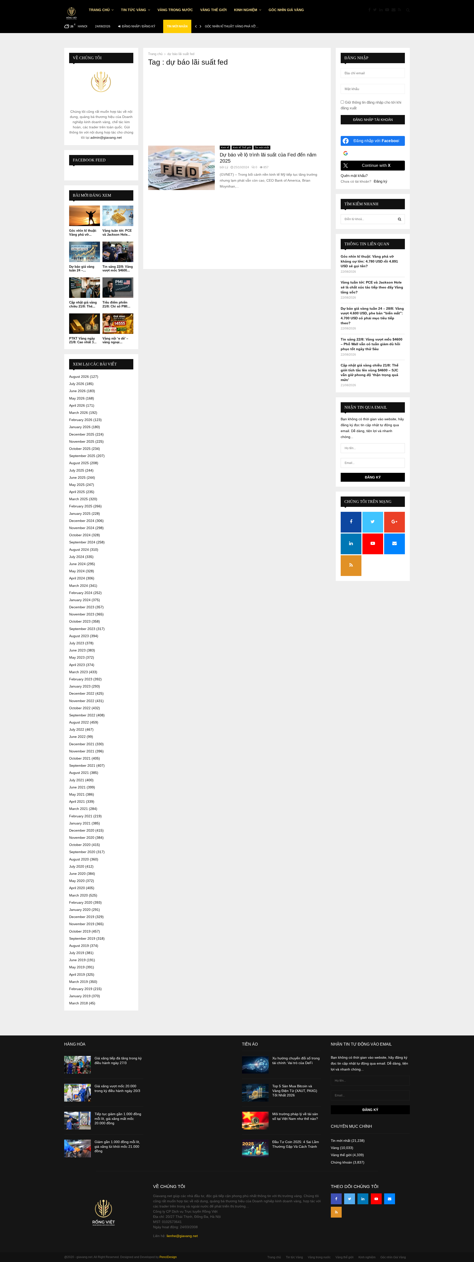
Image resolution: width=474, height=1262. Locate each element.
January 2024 (80, 600)
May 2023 (77, 657)
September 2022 (82, 715)
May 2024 (77, 571)
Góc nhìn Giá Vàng (286, 10)
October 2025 (80, 449)
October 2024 (80, 535)
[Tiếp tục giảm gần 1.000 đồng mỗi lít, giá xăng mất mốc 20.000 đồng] (77, 1120)
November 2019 (81, 924)
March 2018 (78, 1003)
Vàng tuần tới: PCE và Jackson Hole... (117, 232)
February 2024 (80, 593)
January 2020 (80, 910)
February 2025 (80, 506)
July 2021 (76, 780)
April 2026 (77, 405)
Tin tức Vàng (133, 10)
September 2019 (82, 938)
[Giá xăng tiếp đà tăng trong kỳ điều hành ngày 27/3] (77, 1065)
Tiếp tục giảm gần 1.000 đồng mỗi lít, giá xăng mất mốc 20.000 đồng (118, 1118)
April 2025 (77, 492)
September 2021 (82, 765)
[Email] (395, 10)
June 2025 (77, 477)
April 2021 (77, 801)
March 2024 (78, 586)
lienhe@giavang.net (182, 1236)
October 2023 (80, 621)
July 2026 (76, 384)
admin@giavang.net (106, 137)
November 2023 (81, 614)
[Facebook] (370, 10)
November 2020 (81, 838)
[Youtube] (388, 10)
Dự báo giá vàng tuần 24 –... (81, 268)
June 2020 (77, 874)
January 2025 (80, 514)
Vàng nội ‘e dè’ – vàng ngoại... (115, 340)
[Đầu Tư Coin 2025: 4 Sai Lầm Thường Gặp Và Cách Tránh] (255, 1148)
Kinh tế (225, 147)
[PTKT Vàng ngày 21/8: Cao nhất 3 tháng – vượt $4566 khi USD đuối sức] (84, 323)
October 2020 (80, 845)
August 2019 (79, 946)
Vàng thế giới (213, 10)
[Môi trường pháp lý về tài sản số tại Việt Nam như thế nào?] (255, 1120)
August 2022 (79, 722)
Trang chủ (99, 10)
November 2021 (81, 751)
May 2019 (77, 967)
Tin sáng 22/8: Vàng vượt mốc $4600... (117, 268)
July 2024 (76, 557)
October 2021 (80, 758)
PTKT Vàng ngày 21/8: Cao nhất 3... (83, 340)
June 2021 (77, 787)
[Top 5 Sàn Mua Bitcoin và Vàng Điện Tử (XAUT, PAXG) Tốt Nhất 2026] (255, 1093)
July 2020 (76, 866)
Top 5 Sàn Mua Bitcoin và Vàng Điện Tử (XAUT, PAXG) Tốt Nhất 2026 (294, 1090)
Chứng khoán (341, 1162)
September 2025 (82, 456)
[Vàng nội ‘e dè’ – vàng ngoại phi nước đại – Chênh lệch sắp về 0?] (117, 323)
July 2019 (76, 953)
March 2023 (78, 672)
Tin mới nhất (262, 147)
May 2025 (77, 485)
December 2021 (81, 744)
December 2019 (81, 917)
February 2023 (80, 679)
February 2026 (80, 420)
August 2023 (79, 636)
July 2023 (76, 643)
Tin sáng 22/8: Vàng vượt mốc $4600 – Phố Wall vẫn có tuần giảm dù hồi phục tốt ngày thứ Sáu (371, 344)
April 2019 (77, 974)
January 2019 (80, 996)
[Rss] (401, 10)
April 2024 (77, 578)
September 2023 (82, 629)
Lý (226, 167)
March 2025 (78, 499)
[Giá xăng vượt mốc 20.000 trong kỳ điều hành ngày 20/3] (77, 1093)
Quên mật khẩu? (354, 175)
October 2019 (80, 931)
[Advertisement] (237, 106)
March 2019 (78, 982)
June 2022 (77, 737)
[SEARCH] (399, 219)
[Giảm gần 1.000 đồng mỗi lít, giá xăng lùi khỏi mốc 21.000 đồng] (77, 1148)
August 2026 (79, 377)
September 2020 (82, 852)
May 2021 (77, 794)
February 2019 (80, 989)
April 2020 (77, 888)
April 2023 (77, 665)
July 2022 (76, 729)
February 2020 (80, 902)
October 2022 (80, 708)
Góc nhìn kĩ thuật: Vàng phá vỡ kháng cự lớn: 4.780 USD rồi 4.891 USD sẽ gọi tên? (369, 261)
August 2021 (79, 773)
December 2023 (81, 607)
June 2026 (77, 391)
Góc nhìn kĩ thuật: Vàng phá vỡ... (83, 232)
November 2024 (81, 528)
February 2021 (80, 816)
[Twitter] (376, 10)
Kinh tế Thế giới (242, 147)
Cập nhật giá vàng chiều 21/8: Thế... (83, 304)
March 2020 (78, 895)
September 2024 (82, 542)
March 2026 (78, 413)
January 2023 (80, 686)
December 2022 (81, 693)
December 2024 (81, 521)
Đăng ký (380, 181)
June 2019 (77, 960)
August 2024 (79, 550)
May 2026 (77, 398)
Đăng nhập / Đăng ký (138, 26)
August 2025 (79, 463)
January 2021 (80, 823)
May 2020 (77, 881)
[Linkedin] (382, 10)
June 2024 (77, 564)
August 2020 (79, 859)
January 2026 (80, 427)
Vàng (335, 1148)
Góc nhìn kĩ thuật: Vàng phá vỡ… (231, 26)
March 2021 (78, 809)
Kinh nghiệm (245, 10)
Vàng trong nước (175, 10)
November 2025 (81, 441)
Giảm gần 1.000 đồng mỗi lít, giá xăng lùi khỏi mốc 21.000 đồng (117, 1146)
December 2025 (81, 434)
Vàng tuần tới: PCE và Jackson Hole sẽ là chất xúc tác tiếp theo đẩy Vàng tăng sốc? (372, 287)
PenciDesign (168, 1257)
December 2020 (81, 830)
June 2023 (77, 650)
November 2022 (81, 701)
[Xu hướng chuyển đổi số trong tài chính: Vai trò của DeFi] (255, 1065)
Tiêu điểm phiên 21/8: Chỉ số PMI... (116, 304)
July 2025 (76, 470)
